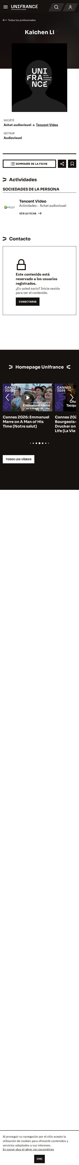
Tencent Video (47, 125)
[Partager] (62, 164)
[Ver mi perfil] (70, 7)
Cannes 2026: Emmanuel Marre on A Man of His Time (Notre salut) (26, 422)
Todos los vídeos (18, 459)
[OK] (39, 1158)
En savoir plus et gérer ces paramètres (28, 1149)
